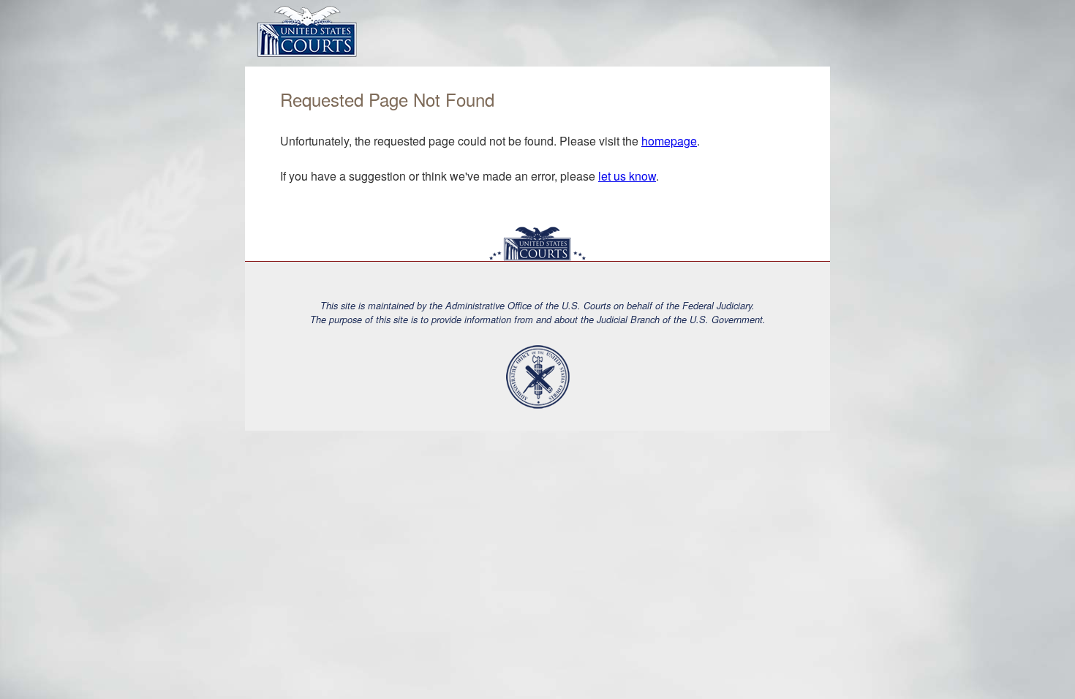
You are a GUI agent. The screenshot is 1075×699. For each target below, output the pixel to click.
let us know (627, 175)
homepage (669, 140)
